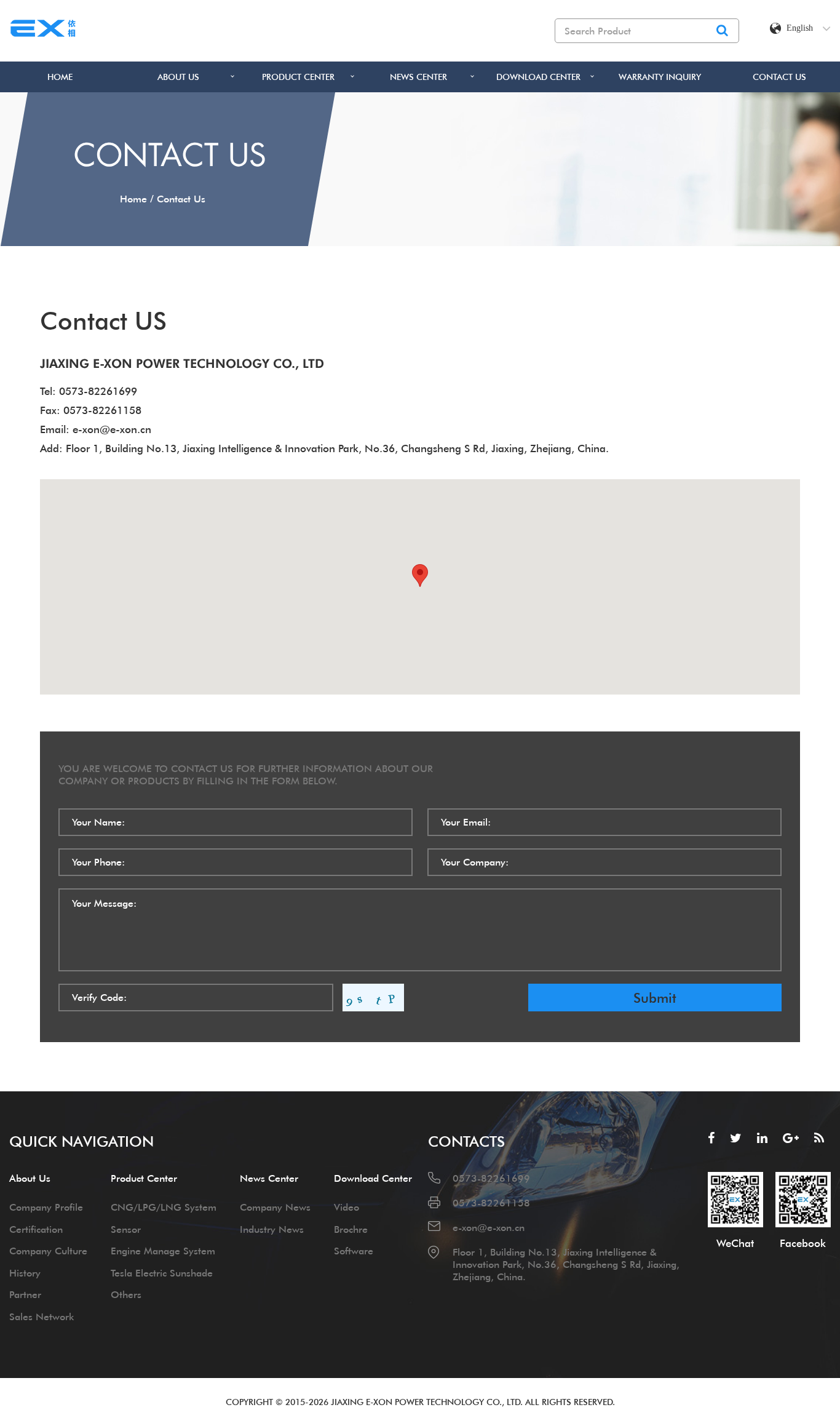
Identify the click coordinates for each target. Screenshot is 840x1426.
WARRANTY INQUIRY (660, 76)
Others (126, 1294)
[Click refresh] (373, 997)
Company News (275, 1207)
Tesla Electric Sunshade (162, 1273)
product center (298, 76)
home (133, 199)
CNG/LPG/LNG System (163, 1207)
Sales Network (41, 1316)
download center (538, 76)
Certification (36, 1229)
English (800, 28)
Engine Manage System (163, 1251)
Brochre (351, 1229)
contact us (779, 76)
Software (353, 1251)
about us (178, 76)
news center (418, 76)
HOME (60, 76)
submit (654, 997)
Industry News (272, 1229)
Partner (25, 1294)
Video (346, 1207)
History (25, 1273)
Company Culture (48, 1251)
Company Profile (46, 1207)
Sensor (126, 1229)
